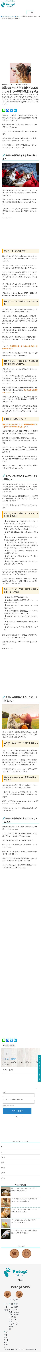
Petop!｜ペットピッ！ (19, 1349)
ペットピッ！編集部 (9, 1059)
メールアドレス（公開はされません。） (13, 1099)
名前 (4, 1092)
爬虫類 (3, 1167)
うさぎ (3, 1157)
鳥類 (2, 1162)
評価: (5, 1105)
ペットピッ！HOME (8, 16)
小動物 (3, 1173)
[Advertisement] (20, 41)
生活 (7, 1045)
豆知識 (12, 1045)
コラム (18, 16)
